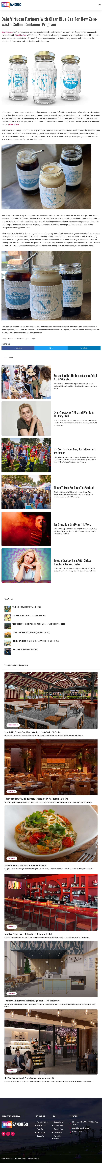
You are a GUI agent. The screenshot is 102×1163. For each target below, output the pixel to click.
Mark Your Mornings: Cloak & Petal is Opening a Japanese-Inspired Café (29, 1077)
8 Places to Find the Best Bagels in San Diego (29, 615)
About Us (40, 1129)
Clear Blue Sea (20, 35)
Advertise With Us (42, 1122)
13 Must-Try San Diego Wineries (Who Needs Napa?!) (31, 632)
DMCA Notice (58, 1132)
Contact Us (40, 1136)
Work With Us (41, 1132)
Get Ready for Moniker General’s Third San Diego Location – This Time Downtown (32, 1000)
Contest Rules (58, 1122)
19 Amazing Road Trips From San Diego (26, 607)
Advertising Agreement (56, 1137)
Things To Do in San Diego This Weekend (74, 488)
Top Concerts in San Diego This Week (72, 524)
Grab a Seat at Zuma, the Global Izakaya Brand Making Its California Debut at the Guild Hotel (36, 798)
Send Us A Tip (41, 1125)
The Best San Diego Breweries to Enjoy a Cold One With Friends (35, 641)
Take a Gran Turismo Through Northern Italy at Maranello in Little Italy (28, 934)
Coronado (11, 858)
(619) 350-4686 (77, 1132)
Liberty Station (13, 725)
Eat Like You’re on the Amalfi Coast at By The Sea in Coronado (25, 865)
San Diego (11, 791)
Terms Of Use (58, 1129)
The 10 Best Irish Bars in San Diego (25, 649)
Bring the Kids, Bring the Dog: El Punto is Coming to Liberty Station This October (32, 732)
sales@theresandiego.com (80, 1128)
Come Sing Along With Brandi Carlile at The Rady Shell (74, 414)
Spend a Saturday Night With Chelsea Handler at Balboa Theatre (72, 562)
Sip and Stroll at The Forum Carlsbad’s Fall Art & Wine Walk (75, 377)
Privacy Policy (58, 1125)
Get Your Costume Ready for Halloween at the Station (74, 451)
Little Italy (11, 927)
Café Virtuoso (6, 32)
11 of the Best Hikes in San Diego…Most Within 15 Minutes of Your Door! (39, 624)
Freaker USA (14, 124)
